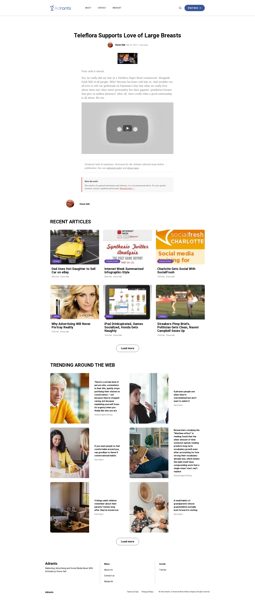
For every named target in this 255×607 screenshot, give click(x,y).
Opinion (56, 316)
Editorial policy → (127, 188)
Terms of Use (133, 592)
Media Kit (117, 8)
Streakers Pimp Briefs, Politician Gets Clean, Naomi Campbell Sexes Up (178, 327)
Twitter (162, 570)
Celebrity (162, 316)
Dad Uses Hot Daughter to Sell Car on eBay (73, 270)
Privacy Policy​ (147, 592)
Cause (109, 316)
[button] (127, 348)
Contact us (109, 575)
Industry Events (112, 261)
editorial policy (114, 167)
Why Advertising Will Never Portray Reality (71, 325)
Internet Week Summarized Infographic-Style (124, 270)
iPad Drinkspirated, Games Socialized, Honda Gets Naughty (123, 327)
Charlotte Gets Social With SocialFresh (176, 270)
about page (133, 167)
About (88, 8)
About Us (108, 570)
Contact (102, 8)
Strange (56, 261)
